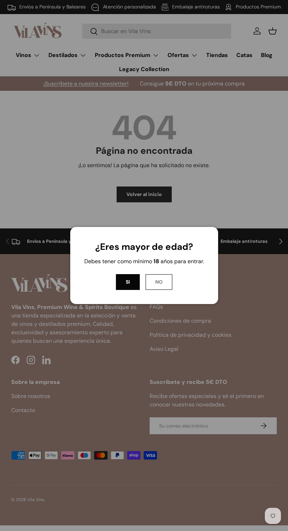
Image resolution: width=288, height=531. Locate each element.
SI (128, 282)
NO (159, 282)
